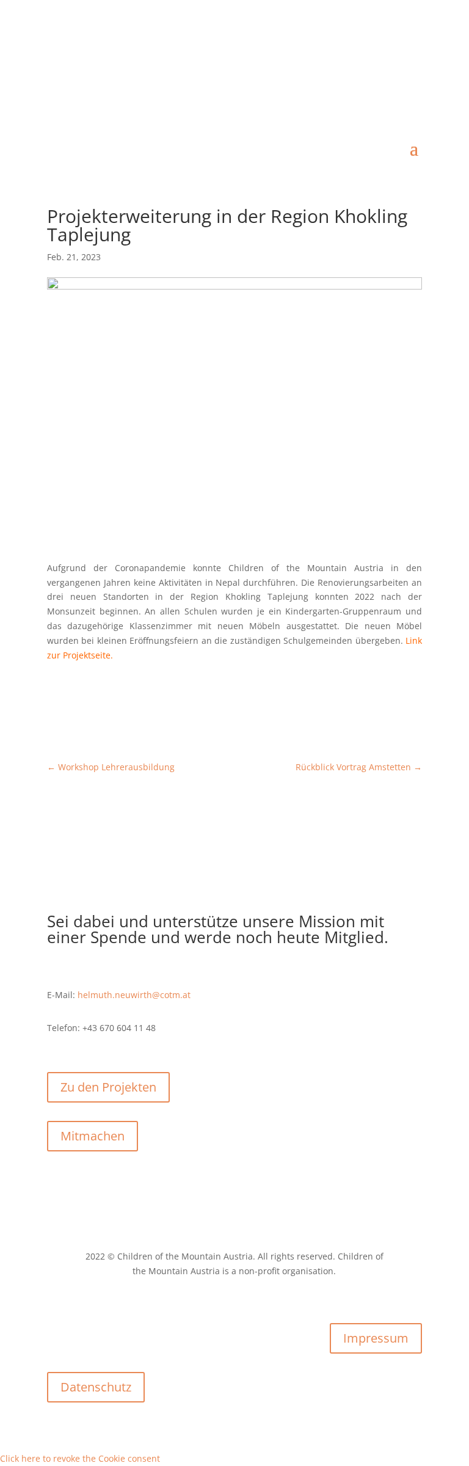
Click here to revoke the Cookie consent (80, 1458)
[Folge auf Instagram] (412, 58)
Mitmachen (92, 1136)
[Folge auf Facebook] (388, 58)
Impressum (376, 1338)
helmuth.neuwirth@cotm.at (134, 995)
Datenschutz (95, 1387)
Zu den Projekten (108, 1087)
